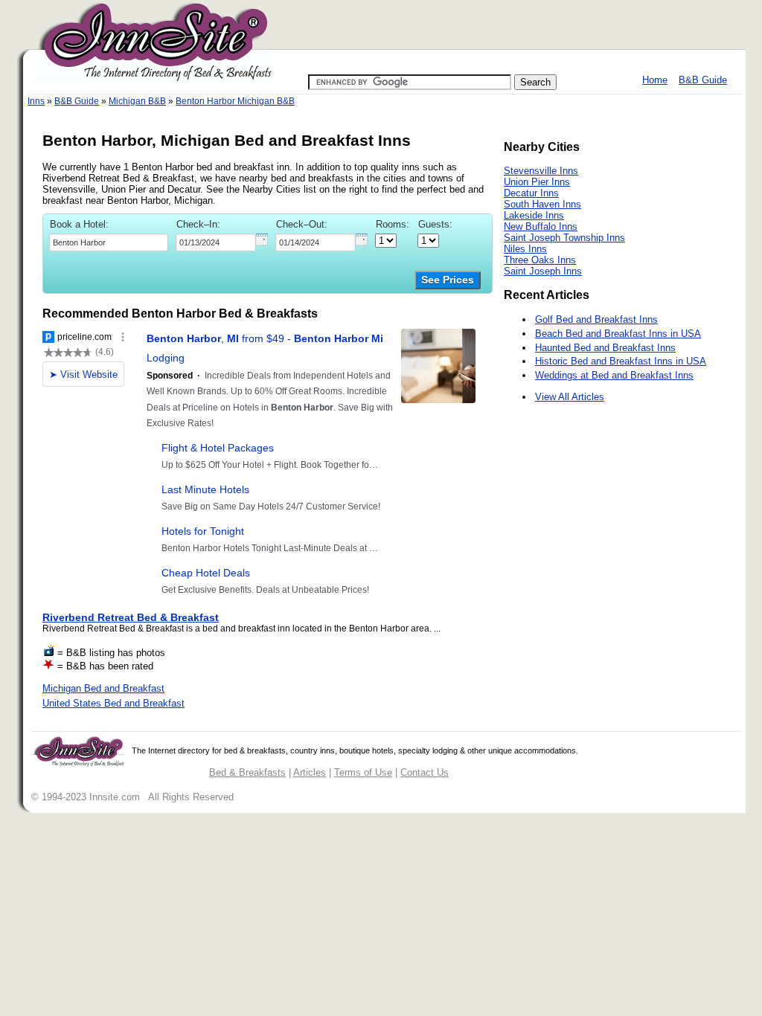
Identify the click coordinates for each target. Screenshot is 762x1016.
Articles (309, 772)
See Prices (447, 280)
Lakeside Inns (534, 215)
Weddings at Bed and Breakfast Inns (614, 375)
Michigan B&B (137, 101)
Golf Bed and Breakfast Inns (596, 319)
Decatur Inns (531, 193)
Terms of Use (363, 772)
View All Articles (569, 396)
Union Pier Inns (537, 181)
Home (654, 80)
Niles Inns (525, 248)
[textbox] (108, 242)
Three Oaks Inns (540, 260)
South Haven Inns (542, 204)
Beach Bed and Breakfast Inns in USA (618, 333)
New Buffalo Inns (540, 226)
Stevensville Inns (541, 170)
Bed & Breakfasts (247, 772)
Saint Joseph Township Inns (564, 237)
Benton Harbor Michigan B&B (235, 101)
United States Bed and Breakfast (113, 703)
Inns (36, 101)
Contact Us (424, 772)
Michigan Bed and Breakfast (103, 688)
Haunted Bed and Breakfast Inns (605, 347)
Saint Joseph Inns (543, 271)
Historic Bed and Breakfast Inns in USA (620, 361)
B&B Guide (703, 80)
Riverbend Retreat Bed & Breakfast (130, 617)
